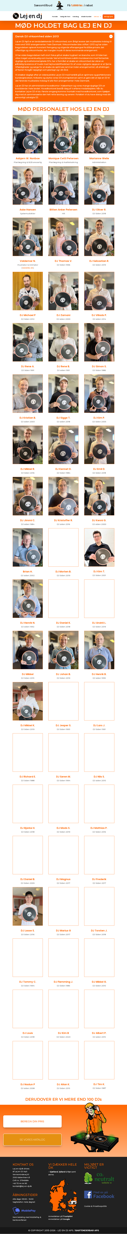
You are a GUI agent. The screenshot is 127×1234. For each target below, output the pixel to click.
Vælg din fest (65, 17)
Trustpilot (68, 1216)
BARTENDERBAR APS (87, 1230)
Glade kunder (86, 17)
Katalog (76, 17)
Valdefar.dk (27, 268)
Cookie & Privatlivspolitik (95, 1206)
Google (66, 1219)
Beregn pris (108, 17)
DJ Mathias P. (99, 828)
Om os (96, 17)
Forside (55, 17)
